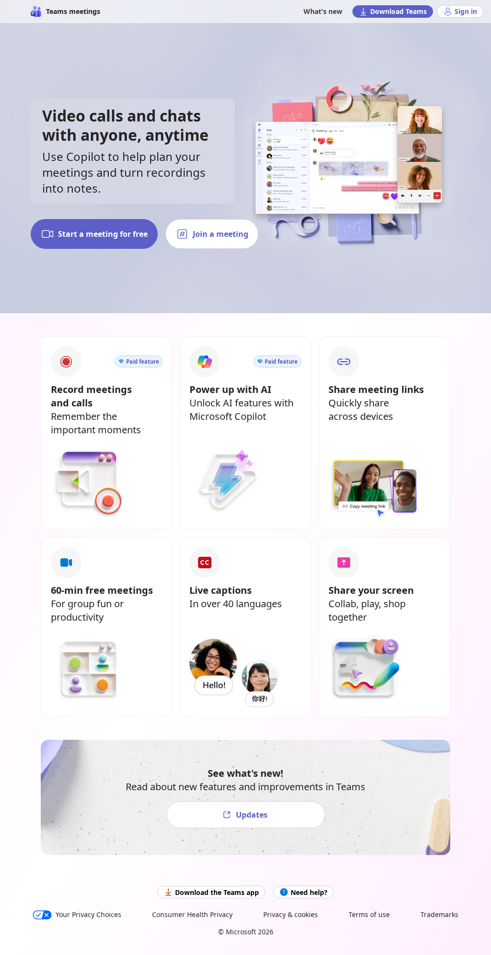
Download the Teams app (217, 892)
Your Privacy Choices (88, 914)
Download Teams (398, 11)
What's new (323, 11)
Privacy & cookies (290, 914)
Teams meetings (73, 11)
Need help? (309, 892)
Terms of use (369, 914)
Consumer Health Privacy (192, 914)
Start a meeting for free (103, 234)
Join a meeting (220, 234)
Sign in (466, 11)
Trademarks (439, 914)
